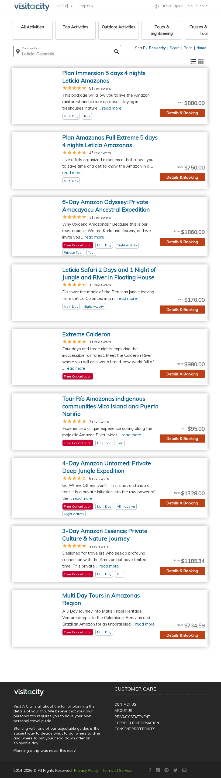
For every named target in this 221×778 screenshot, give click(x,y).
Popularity (157, 48)
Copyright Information (137, 723)
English (85, 6)
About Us (123, 710)
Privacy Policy (86, 770)
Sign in (202, 6)
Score (175, 48)
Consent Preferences (135, 729)
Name (201, 48)
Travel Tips (172, 6)
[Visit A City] (28, 692)
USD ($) (63, 6)
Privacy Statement (132, 717)
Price (188, 48)
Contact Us (125, 704)
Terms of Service (117, 770)
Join (190, 6)
